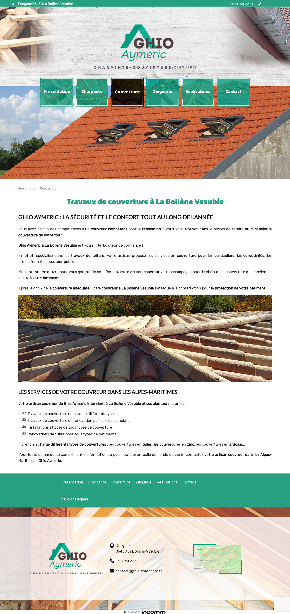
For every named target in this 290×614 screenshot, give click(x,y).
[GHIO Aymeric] (145, 46)
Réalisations (198, 91)
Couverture (127, 92)
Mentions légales (75, 499)
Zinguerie (162, 91)
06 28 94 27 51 (242, 4)
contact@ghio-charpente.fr (139, 570)
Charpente (92, 91)
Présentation (57, 91)
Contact (233, 91)
